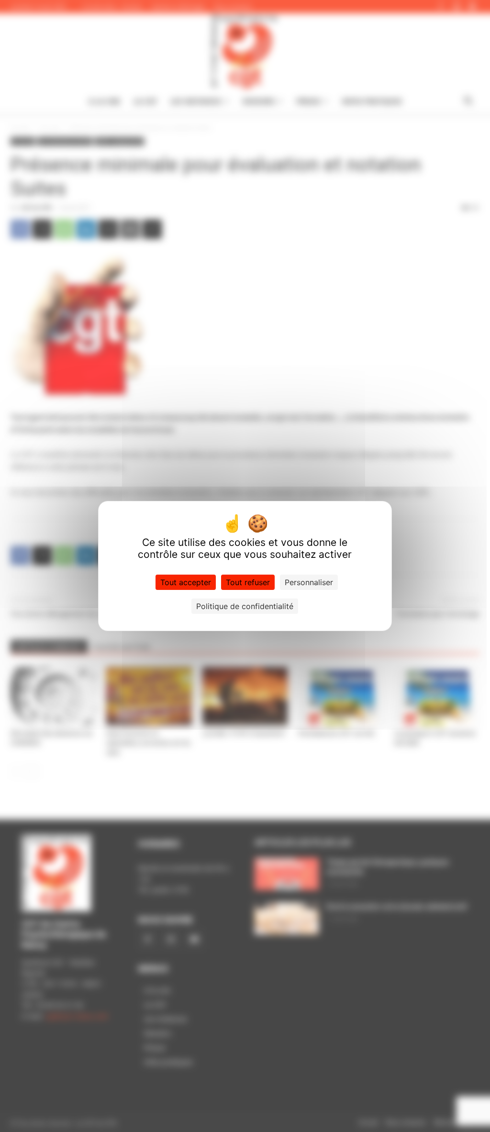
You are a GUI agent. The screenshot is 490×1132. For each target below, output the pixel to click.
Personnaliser (309, 582)
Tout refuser (248, 582)
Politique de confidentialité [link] (244, 606)
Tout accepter (185, 582)
